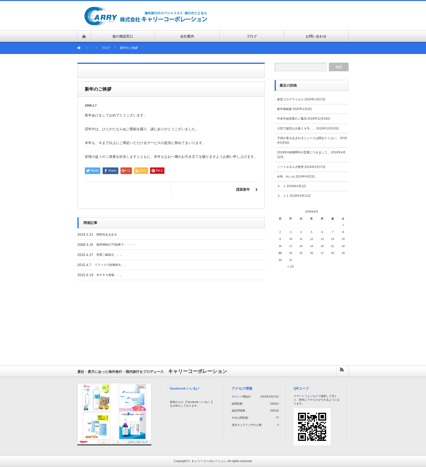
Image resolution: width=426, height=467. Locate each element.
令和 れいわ (286, 176)
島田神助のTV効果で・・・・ (116, 244)
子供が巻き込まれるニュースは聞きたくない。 (308, 138)
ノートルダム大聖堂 (290, 167)
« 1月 (290, 266)
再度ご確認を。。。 (109, 254)
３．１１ (283, 196)
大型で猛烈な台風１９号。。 (296, 128)
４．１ (281, 186)
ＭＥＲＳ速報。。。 (109, 275)
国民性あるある (106, 234)
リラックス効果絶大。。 (110, 265)
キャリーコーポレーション (209, 461)
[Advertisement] (291, 15)
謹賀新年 (243, 189)
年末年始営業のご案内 (292, 118)
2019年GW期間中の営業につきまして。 (303, 152)
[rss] (342, 371)
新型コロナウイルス (290, 99)
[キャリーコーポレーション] (146, 9)
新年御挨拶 (284, 109)
